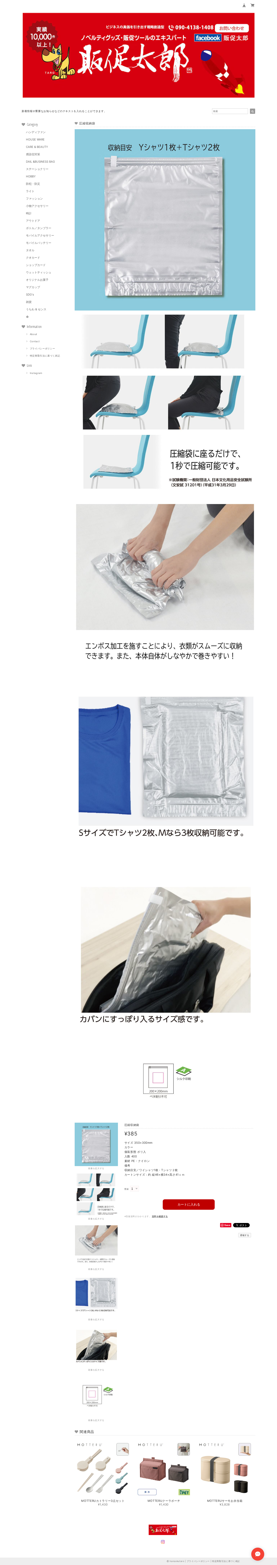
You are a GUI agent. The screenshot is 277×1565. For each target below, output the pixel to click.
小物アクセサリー (37, 206)
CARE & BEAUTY (37, 147)
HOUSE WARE (35, 139)
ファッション (34, 198)
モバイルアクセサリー (40, 235)
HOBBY (31, 176)
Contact (35, 341)
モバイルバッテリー (38, 243)
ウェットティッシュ (38, 272)
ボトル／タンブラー (38, 228)
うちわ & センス (36, 309)
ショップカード (36, 265)
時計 (29, 213)
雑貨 (29, 302)
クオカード (33, 257)
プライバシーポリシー (42, 348)
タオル (30, 250)
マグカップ (33, 287)
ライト (30, 191)
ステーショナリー (37, 169)
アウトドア (33, 220)
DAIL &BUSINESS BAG (40, 161)
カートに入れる (188, 1204)
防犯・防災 (33, 183)
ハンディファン (36, 132)
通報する (244, 1235)
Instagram (36, 373)
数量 (126, 1189)
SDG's (30, 294)
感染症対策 (33, 154)
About (33, 334)
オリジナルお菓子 (37, 279)
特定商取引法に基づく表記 (45, 355)
